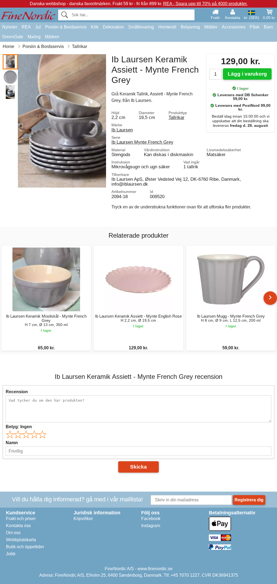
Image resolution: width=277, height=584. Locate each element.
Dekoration (113, 27)
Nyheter (9, 27)
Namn (12, 442)
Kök (94, 27)
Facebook (150, 518)
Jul (38, 27)
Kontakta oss (18, 525)
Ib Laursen (122, 130)
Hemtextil (167, 27)
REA (26, 27)
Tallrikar (176, 117)
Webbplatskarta (21, 539)
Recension (17, 391)
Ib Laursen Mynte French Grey (142, 142)
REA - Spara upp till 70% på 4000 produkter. (205, 3)
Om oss (13, 532)
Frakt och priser (21, 518)
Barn (268, 27)
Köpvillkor (83, 518)
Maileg (34, 36)
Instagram (150, 525)
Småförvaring (141, 27)
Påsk (254, 27)
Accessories (233, 27)
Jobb (10, 553)
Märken (52, 36)
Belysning (190, 27)
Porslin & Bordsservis (66, 27)
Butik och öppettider (25, 546)
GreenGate (12, 36)
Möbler (210, 27)
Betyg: (19, 426)
